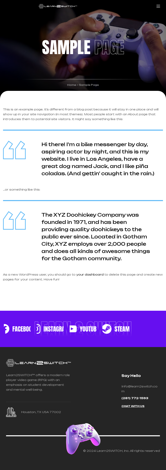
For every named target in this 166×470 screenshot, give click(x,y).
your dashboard (90, 274)
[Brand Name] (50, 329)
